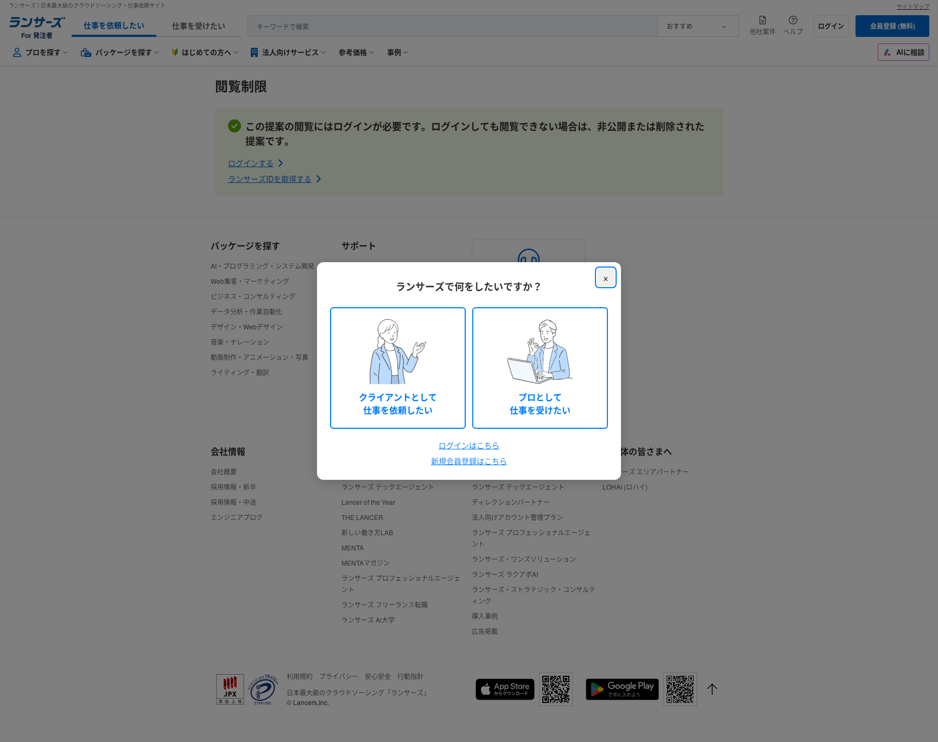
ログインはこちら (469, 445)
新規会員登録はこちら (469, 460)
